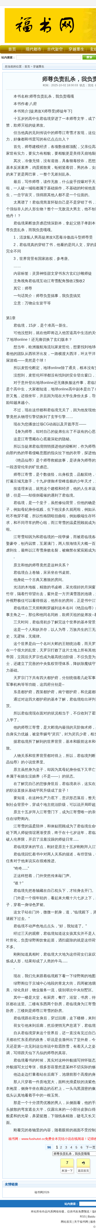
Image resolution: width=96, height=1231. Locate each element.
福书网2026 (41, 1192)
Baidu (91, 1216)
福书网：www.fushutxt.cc (26, 1139)
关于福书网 (81, 1221)
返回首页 (83, 1170)
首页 (12, 49)
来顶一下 (67, 1170)
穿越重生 (76, 49)
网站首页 (66, 1221)
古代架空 (55, 49)
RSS (83, 1216)
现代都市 (33, 49)
